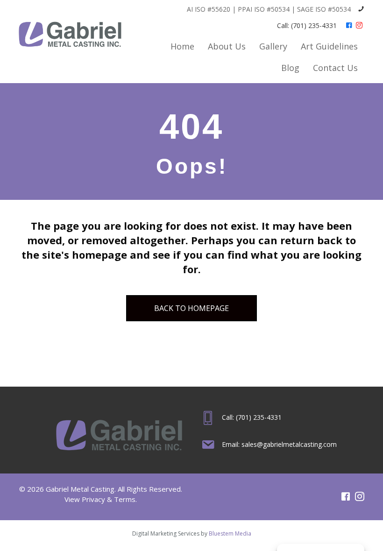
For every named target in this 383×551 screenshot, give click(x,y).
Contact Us (335, 67)
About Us (227, 46)
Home (182, 46)
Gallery (273, 46)
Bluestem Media (230, 533)
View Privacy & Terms (99, 499)
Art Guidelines (329, 46)
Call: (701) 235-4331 (307, 25)
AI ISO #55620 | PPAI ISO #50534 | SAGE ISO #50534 (269, 9)
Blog (290, 67)
